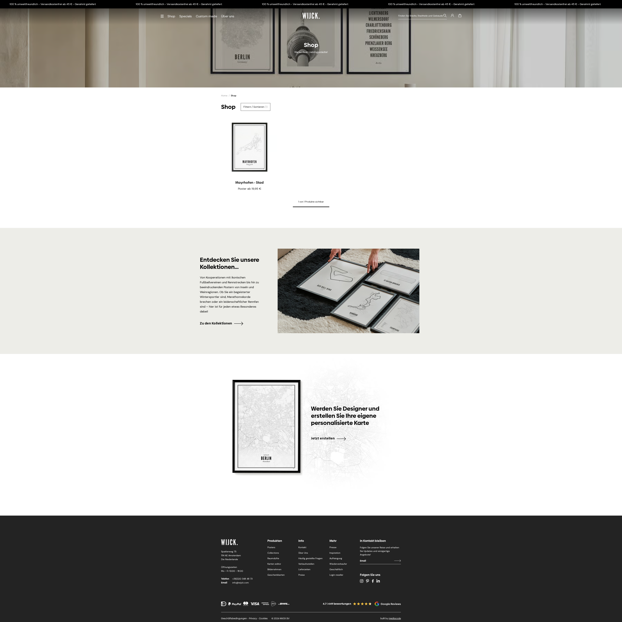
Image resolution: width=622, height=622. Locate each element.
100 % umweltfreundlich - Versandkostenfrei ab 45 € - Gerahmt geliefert (53, 4)
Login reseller (336, 574)
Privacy (253, 618)
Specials (185, 16)
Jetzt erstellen (323, 438)
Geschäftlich (336, 569)
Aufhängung (335, 558)
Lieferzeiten (304, 569)
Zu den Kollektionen (216, 323)
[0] (460, 15)
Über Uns (303, 552)
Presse (332, 547)
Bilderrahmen (274, 569)
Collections (273, 552)
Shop (171, 16)
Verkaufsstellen (306, 563)
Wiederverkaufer (338, 563)
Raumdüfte (273, 558)
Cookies (263, 618)
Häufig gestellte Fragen (310, 558)
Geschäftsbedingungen (234, 618)
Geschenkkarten (276, 574)
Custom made (206, 16)
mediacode (395, 618)
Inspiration (334, 552)
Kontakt (302, 547)
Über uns (227, 16)
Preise (301, 574)
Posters (271, 547)
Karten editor (274, 563)
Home (224, 95)
